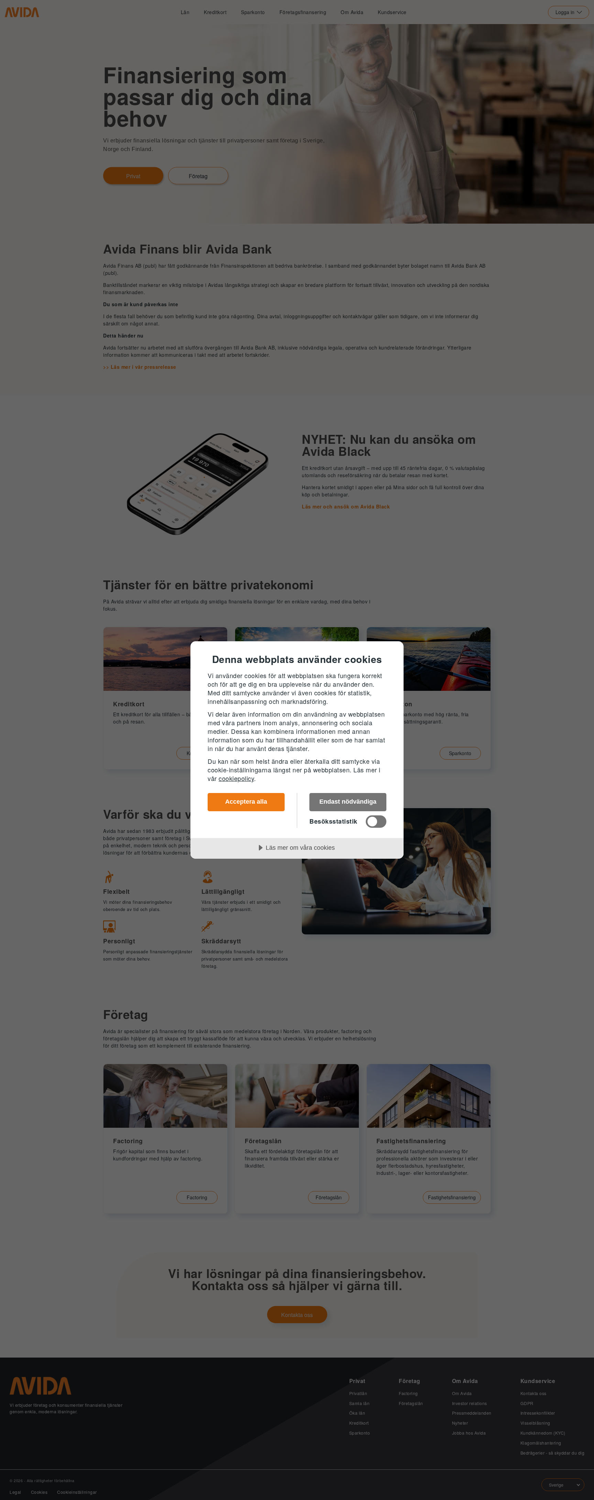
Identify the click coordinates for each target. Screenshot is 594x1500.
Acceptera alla (246, 801)
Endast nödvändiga (347, 801)
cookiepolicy (236, 778)
